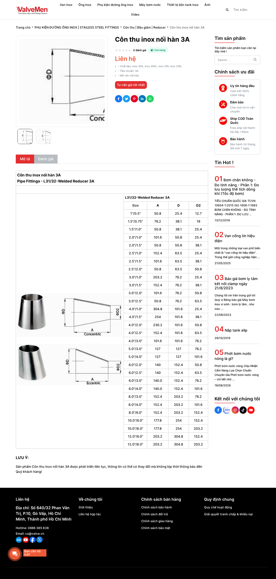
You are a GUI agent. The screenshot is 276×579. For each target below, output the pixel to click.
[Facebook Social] (218, 410)
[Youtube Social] (251, 410)
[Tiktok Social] (243, 410)
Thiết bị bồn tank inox (182, 5)
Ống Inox (84, 5)
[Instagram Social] (235, 410)
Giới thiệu (86, 507)
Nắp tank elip (236, 330)
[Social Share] (118, 98)
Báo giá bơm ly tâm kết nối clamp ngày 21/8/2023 (236, 283)
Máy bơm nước (150, 5)
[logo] (32, 10)
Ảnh (207, 5)
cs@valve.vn (34, 534)
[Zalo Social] (226, 410)
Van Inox (66, 5)
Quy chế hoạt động (218, 507)
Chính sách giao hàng (157, 521)
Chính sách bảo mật (155, 528)
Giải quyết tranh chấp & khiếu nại (228, 514)
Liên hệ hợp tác (90, 514)
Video (135, 14)
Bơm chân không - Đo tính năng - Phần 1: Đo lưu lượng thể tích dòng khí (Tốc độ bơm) (237, 187)
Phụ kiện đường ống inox (115, 5)
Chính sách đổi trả (154, 514)
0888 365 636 (38, 528)
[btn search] (227, 10)
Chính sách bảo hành (156, 507)
